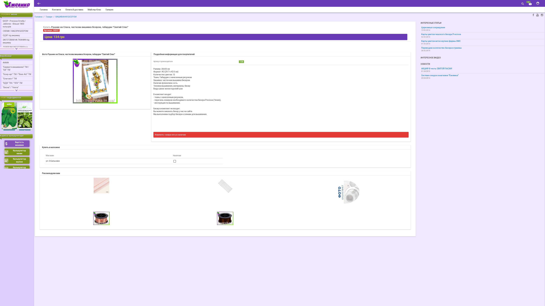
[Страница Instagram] (542, 15)
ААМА (6, 62)
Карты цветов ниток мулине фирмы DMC (441, 41)
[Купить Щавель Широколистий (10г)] (9, 115)
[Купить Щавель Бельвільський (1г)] (25, 115)
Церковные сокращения (433, 27)
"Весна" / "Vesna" (11, 87)
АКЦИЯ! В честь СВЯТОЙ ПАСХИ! (436, 68)
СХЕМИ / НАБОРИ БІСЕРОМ (15, 31)
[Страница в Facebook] (533, 15)
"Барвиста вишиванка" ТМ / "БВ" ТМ (16, 68)
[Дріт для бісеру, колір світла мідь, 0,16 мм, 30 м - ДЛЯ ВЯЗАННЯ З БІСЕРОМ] (101, 218)
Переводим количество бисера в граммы (441, 48)
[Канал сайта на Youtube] (537, 15)
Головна (38, 17)
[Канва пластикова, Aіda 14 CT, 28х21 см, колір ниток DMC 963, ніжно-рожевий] (101, 185)
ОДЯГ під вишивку (11, 35)
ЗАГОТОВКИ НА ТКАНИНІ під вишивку (16, 41)
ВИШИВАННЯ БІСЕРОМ (65, 17)
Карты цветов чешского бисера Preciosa (441, 34)
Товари (49, 17)
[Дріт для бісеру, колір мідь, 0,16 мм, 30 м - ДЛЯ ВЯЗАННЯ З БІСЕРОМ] (349, 192)
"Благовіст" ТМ (10, 78)
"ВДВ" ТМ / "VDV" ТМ (12, 83)
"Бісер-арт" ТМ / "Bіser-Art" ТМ (17, 74)
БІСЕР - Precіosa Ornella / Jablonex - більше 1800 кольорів (14, 24)
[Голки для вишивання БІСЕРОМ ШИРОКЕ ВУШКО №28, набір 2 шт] (225, 185)
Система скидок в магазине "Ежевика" (440, 75)
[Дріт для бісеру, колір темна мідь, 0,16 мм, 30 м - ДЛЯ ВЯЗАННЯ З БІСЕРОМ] (225, 218)
